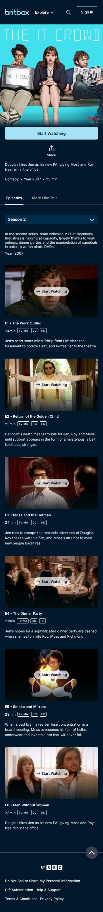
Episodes (14, 198)
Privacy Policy (52, 899)
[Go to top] (92, 852)
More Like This (45, 198)
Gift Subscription (19, 890)
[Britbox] (17, 12)
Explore (42, 12)
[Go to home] (51, 867)
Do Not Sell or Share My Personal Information (42, 881)
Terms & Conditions (21, 899)
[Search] (68, 12)
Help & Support (48, 890)
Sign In (87, 12)
